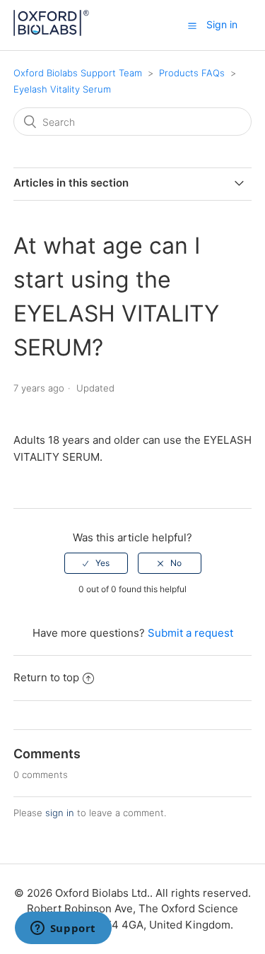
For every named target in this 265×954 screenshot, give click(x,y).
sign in (59, 812)
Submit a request (190, 633)
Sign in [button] (221, 24)
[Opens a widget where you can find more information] (63, 929)
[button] (192, 25)
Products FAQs (193, 72)
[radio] (96, 563)
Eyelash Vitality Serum (62, 89)
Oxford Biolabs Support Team (77, 72)
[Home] (51, 32)
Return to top (46, 677)
